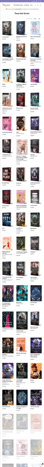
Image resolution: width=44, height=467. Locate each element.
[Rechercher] (35, 5)
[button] (35, 19)
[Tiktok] (40, 1)
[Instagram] (38, 1)
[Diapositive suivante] (40, 9)
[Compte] (38, 5)
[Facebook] (36, 1)
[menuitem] (31, 5)
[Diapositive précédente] (2, 9)
